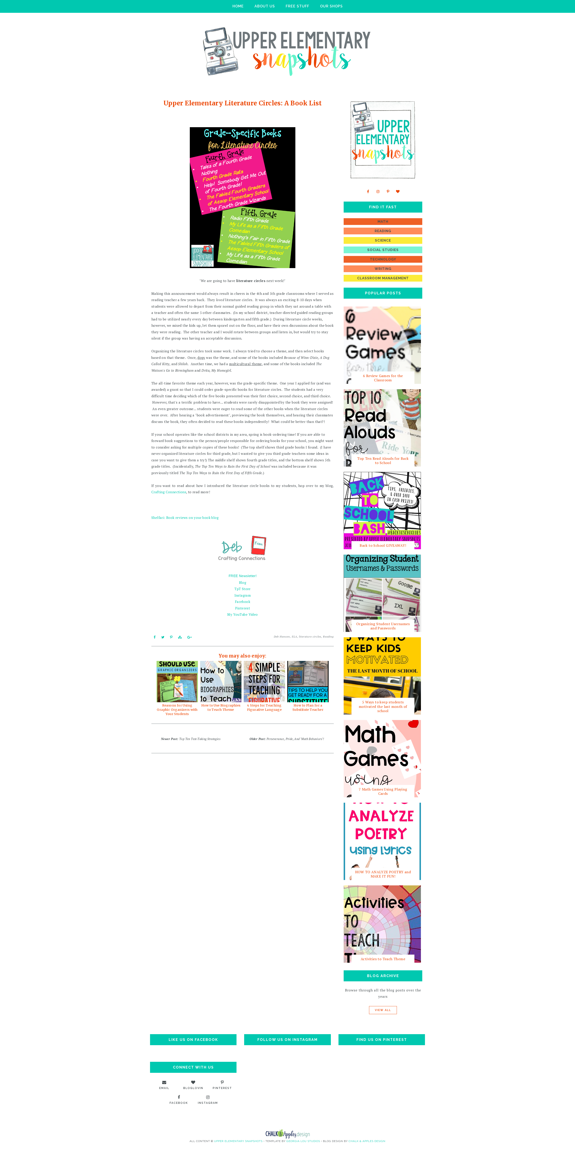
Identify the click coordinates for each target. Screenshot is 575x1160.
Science (383, 240)
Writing (383, 269)
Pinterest (242, 608)
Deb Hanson (282, 636)
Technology (383, 259)
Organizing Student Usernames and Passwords (383, 626)
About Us (264, 6)
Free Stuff (297, 6)
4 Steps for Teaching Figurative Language (264, 707)
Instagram (242, 595)
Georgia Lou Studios (303, 1141)
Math (383, 222)
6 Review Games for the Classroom (383, 377)
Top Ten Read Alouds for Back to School (383, 460)
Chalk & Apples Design (367, 1141)
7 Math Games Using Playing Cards (383, 791)
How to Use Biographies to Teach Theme (221, 707)
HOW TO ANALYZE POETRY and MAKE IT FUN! (383, 874)
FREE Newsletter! (243, 576)
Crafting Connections (168, 492)
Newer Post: (190, 739)
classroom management (383, 278)
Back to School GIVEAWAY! (383, 545)
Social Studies (383, 250)
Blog (242, 582)
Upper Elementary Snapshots (238, 1141)
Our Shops (331, 6)
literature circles (310, 636)
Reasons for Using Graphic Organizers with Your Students (177, 709)
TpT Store (242, 589)
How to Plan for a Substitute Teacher (307, 707)
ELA (294, 636)
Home (238, 6)
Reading (328, 636)
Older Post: (287, 739)
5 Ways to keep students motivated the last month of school (383, 706)
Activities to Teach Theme (383, 958)
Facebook (242, 601)
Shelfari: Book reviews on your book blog (185, 517)
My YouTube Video (242, 614)
